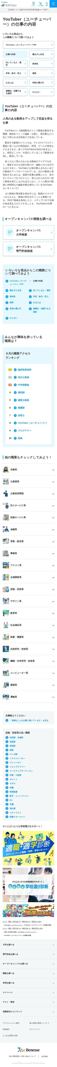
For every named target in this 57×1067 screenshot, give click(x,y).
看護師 (21, 408)
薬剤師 (21, 392)
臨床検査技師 (24, 369)
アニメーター (15, 762)
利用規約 (6, 1029)
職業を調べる (26, 921)
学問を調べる (8, 983)
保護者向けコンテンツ (12, 1011)
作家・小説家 (15, 775)
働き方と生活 (38, 54)
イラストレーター (17, 758)
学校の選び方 (38, 83)
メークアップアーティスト (21, 771)
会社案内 (44, 1056)
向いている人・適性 (13, 63)
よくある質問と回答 (10, 1036)
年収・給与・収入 (13, 73)
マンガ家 (13, 754)
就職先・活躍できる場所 (13, 92)
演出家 (12, 808)
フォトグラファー (17, 767)
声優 (12, 804)
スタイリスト (15, 813)
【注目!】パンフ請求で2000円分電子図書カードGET (27, 10)
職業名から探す (37, 921)
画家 (12, 750)
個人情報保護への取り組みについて (22, 1056)
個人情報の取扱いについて (39, 1023)
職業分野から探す (37, 928)
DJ (11, 800)
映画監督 (13, 792)
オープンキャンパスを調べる (15, 964)
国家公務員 (23, 400)
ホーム (5, 921)
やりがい (36, 92)
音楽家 (12, 742)
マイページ (7, 992)
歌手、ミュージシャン (19, 796)
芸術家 (12, 746)
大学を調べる (8, 944)
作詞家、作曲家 (16, 737)
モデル (12, 783)
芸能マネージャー (17, 817)
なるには (10, 83)
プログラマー (24, 430)
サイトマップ (34, 1029)
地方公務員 (23, 377)
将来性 (35, 64)
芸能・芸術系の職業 (10, 932)
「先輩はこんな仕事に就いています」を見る (29, 720)
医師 (20, 438)
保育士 (21, 415)
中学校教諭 (23, 385)
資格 (34, 73)
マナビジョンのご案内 (11, 1023)
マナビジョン (8, 5)
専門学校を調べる (10, 954)
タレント (13, 779)
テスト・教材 (8, 1002)
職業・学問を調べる (14, 921)
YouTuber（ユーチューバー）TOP (21, 45)
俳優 (12, 788)
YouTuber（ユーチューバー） (33, 423)
